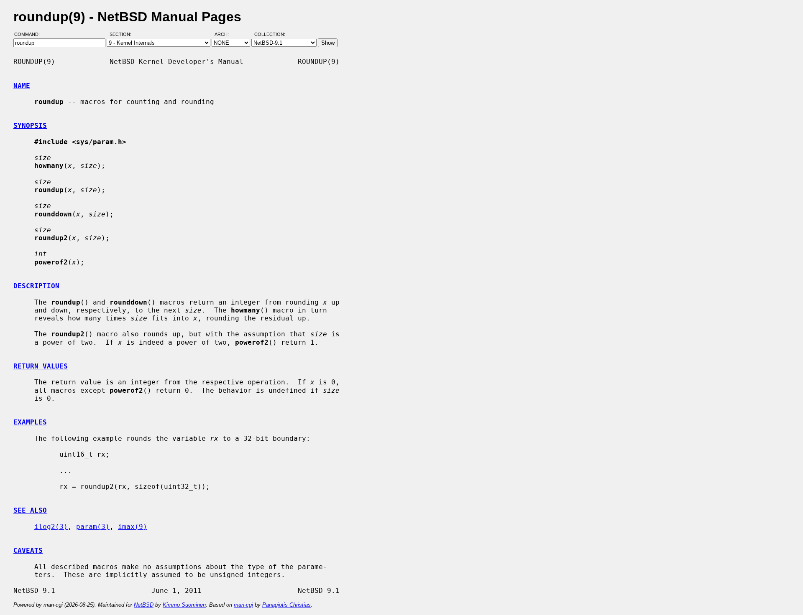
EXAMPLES (30, 422)
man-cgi (243, 605)
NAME (21, 86)
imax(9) (132, 527)
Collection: (269, 34)
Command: (29, 34)
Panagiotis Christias (286, 605)
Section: (122, 34)
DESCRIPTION (36, 286)
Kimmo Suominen (184, 605)
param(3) (93, 527)
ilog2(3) (51, 527)
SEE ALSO (30, 510)
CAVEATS (28, 550)
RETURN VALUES (40, 366)
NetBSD (143, 605)
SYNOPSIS (30, 126)
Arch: (225, 34)
